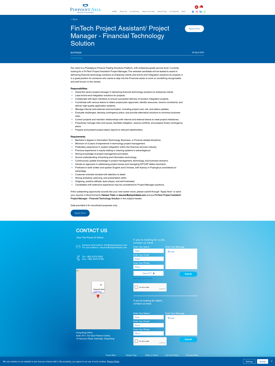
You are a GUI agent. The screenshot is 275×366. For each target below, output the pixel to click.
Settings (249, 361)
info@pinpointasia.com (115, 245)
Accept (263, 361)
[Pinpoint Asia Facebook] (193, 11)
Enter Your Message (174, 247)
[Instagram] (197, 11)
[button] (194, 28)
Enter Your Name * (142, 247)
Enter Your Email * (141, 255)
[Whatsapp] (204, 11)
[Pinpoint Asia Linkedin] (200, 11)
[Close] (271, 361)
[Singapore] (201, 7)
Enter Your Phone (141, 263)
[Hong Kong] (197, 7)
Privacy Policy (113, 361)
